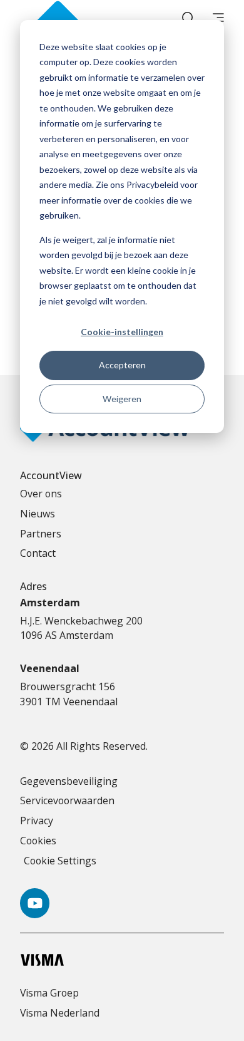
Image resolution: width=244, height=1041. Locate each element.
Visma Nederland (59, 1013)
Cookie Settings (60, 860)
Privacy (36, 820)
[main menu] (218, 19)
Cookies (38, 840)
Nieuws (37, 513)
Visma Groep (49, 993)
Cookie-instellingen (122, 331)
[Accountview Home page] (57, 18)
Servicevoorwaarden (67, 800)
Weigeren (122, 398)
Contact (38, 553)
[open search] (187, 19)
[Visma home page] (122, 959)
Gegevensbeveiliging (69, 781)
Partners (40, 534)
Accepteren (122, 365)
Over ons (41, 493)
